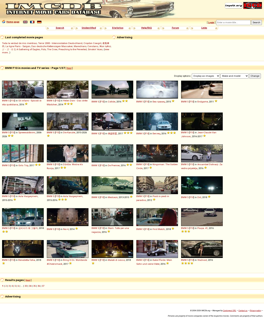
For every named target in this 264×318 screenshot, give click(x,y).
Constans (92, 46)
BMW (5, 100)
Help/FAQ (146, 27)
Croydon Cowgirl (92, 43)
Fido (43, 49)
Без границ (159, 101)
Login (211, 22)
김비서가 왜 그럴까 (28, 228)
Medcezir (113, 197)
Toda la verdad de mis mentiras (19, 43)
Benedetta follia (26, 260)
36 (39, 285)
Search (60, 27)
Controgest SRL (229, 310)
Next (69, 68)
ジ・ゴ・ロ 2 (8, 49)
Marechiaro (80, 46)
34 (30, 285)
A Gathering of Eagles (28, 49)
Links (204, 27)
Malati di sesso (116, 260)
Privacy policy (255, 310)
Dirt (199, 197)
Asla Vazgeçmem (28, 196)
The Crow (52, 49)
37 (43, 285)
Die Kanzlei (69, 132)
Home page (12, 21)
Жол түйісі (105, 46)
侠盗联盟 (112, 133)
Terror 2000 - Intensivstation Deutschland (60, 43)
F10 (12, 100)
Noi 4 (65, 229)
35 (34, 285)
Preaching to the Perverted (73, 49)
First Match (159, 229)
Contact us (243, 310)
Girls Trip (23, 165)
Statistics (117, 27)
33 (26, 285)
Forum (175, 27)
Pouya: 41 (202, 228)
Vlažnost (202, 260)
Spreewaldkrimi (26, 132)
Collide (111, 101)
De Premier (114, 165)
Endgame (202, 101)
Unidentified (89, 27)
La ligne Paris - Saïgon (18, 46)
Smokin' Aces (95, 49)
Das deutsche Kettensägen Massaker (52, 46)
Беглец (156, 133)
